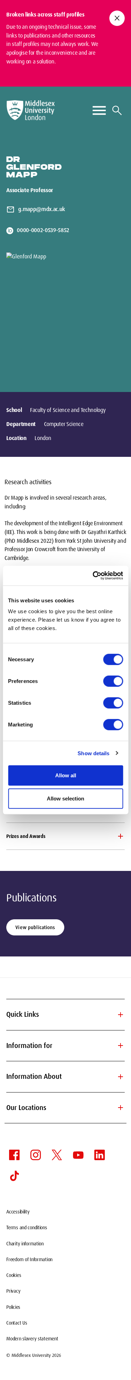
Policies (13, 1307)
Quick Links (65, 1015)
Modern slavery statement (32, 1338)
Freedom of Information (29, 1259)
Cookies (13, 1275)
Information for (65, 1045)
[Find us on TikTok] (14, 1176)
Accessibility (17, 1212)
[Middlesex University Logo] (30, 110)
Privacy (13, 1291)
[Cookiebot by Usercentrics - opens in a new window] (93, 575)
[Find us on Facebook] (14, 1155)
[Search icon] (117, 110)
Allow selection (65, 798)
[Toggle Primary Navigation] (99, 110)
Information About (65, 1077)
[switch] (113, 681)
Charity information (25, 1243)
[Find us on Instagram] (36, 1155)
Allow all (65, 775)
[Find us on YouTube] (78, 1155)
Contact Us (16, 1323)
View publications (35, 927)
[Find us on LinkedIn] (100, 1155)
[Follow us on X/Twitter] (57, 1155)
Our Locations (65, 1107)
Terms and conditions (26, 1227)
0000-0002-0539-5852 (43, 230)
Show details (93, 753)
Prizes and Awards (25, 836)
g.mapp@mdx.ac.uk (41, 209)
